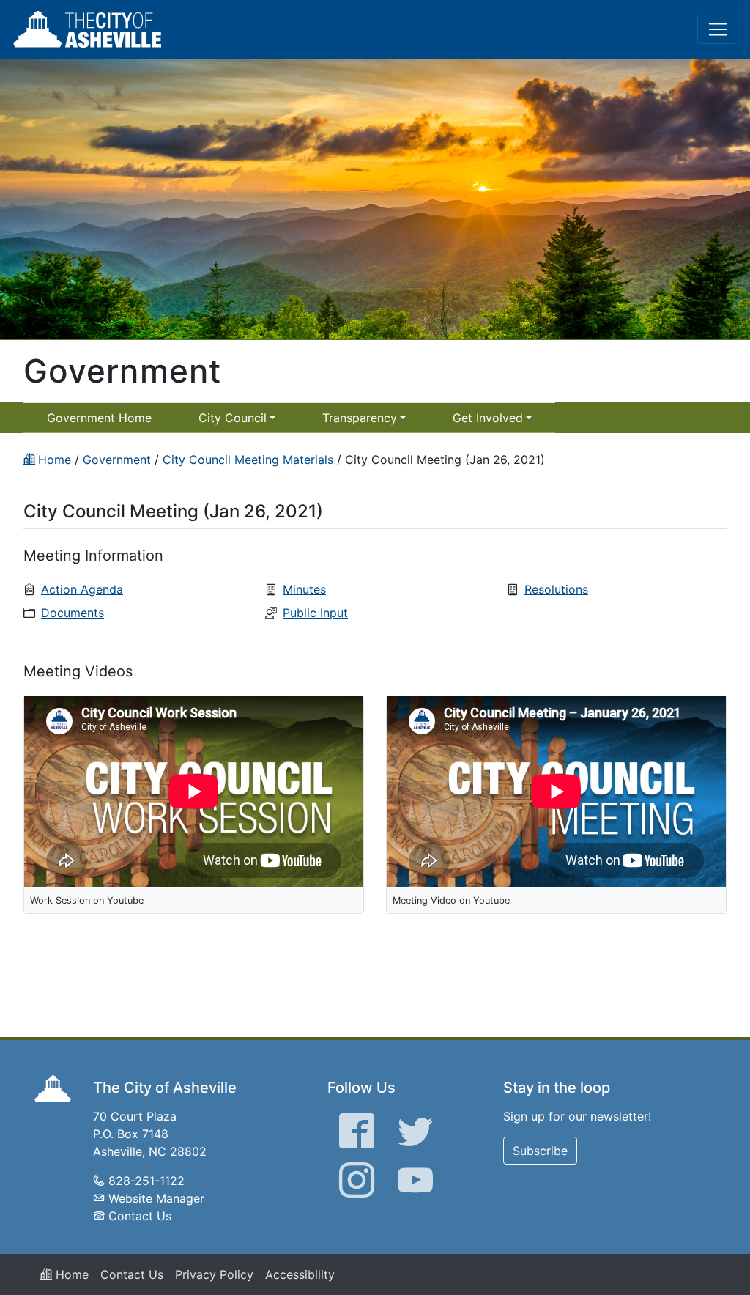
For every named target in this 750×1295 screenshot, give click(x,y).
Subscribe (540, 1150)
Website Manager (156, 1198)
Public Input (315, 612)
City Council (232, 417)
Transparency (359, 417)
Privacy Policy (214, 1274)
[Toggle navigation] (717, 29)
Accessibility (300, 1274)
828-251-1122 (146, 1180)
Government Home (99, 417)
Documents (72, 612)
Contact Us (139, 1216)
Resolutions (556, 589)
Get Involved (488, 417)
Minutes (304, 589)
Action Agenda (82, 589)
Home (70, 1274)
